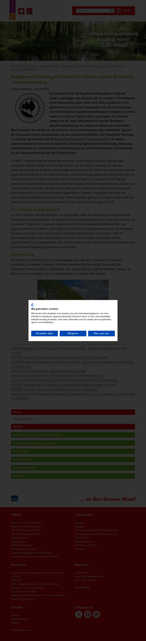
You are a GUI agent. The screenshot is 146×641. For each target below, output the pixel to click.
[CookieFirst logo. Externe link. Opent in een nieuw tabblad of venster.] (32, 304)
